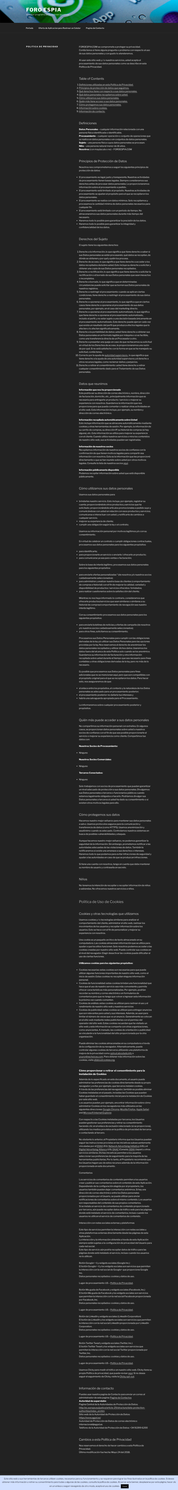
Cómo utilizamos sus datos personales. (99, 98)
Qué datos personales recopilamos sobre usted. (103, 94)
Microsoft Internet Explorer (97, 1112)
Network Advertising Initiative (123, 1146)
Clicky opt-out (127, 1376)
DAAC (116, 1149)
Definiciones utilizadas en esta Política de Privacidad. (106, 84)
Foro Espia (43, 10)
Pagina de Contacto (95, 28)
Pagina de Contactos (121, 1397)
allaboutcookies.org (104, 1060)
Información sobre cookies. (93, 108)
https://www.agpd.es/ (90, 1417)
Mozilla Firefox (127, 1109)
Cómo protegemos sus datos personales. (100, 104)
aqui (130, 1373)
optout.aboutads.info (121, 1053)
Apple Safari (142, 1109)
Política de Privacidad (121, 1283)
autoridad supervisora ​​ (116, 355)
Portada (29, 28)
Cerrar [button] (125, 1486)
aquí (125, 463)
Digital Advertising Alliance (93, 1149)
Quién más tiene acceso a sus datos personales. (103, 101)
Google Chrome (111, 1109)
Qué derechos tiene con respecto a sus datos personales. (108, 91)
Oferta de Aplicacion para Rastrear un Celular (60, 28)
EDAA (100, 1146)
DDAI (132, 1149)
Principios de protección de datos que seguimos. (104, 88)
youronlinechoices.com (91, 1056)
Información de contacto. (92, 111)
